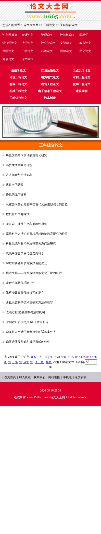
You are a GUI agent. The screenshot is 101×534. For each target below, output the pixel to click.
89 (5, 362)
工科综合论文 (69, 25)
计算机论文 (67, 35)
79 (62, 357)
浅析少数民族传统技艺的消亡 (25, 292)
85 (84, 357)
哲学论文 (66, 51)
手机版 (67, 377)
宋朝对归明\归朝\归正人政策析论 (27, 322)
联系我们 (39, 377)
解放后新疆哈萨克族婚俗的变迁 (26, 263)
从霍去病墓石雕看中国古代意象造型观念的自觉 (37, 204)
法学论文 (27, 43)
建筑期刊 (82, 91)
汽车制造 (50, 98)
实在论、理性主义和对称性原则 (26, 224)
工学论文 (27, 51)
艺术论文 (47, 51)
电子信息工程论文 (50, 91)
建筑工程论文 (50, 84)
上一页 (43, 357)
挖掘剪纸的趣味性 (17, 214)
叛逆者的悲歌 (15, 184)
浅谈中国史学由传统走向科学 (25, 253)
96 (31, 362)
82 (73, 357)
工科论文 (49, 25)
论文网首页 (9, 35)
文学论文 (66, 43)
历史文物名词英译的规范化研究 (26, 155)
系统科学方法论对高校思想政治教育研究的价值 (37, 233)
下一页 (39, 362)
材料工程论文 (18, 84)
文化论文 (85, 51)
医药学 (83, 35)
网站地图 (54, 377)
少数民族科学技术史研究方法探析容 (29, 302)
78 (58, 357)
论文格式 (27, 59)
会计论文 (27, 35)
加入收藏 (25, 377)
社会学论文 (48, 43)
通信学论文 (18, 70)
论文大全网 (31, 25)
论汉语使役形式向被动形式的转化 (28, 341)
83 (76, 357)
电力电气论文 (50, 77)
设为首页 (10, 377)
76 (51, 357)
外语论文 (8, 59)
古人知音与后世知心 (19, 175)
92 (16, 362)
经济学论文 (9, 43)
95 (27, 362)
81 (69, 357)
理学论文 (8, 51)
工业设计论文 (81, 70)
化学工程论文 (81, 84)
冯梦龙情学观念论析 (19, 165)
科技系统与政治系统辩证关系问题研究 (31, 243)
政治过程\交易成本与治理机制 (25, 312)
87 (91, 357)
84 (80, 357)
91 (13, 362)
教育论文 (85, 43)
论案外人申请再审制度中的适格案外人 (31, 332)
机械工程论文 (18, 91)
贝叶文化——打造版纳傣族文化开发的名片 (34, 273)
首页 (34, 357)
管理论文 (47, 35)
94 (24, 362)
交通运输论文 (50, 70)
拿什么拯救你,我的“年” (21, 283)
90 (9, 362)
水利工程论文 (81, 77)
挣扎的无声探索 (16, 194)
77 (54, 357)
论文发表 (81, 377)
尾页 (49, 362)
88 (95, 357)
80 (65, 357)
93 (20, 362)
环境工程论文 (18, 77)
